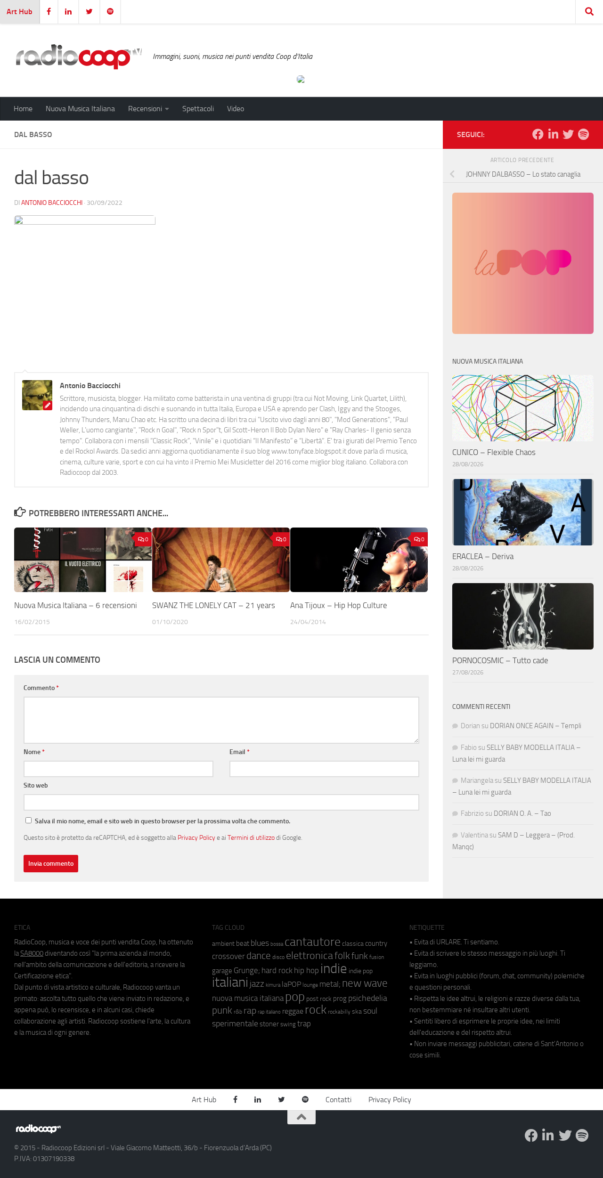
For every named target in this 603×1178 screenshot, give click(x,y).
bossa (276, 944)
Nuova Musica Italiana (80, 108)
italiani (230, 982)
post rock (319, 998)
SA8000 (31, 953)
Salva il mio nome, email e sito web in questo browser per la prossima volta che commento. (162, 821)
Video (235, 108)
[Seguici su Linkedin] (553, 134)
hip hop (306, 970)
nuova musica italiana (248, 998)
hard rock (277, 970)
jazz (257, 984)
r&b (238, 1011)
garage (222, 971)
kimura (273, 985)
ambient (223, 944)
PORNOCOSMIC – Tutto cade (500, 660)
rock (315, 1009)
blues (260, 943)
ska (357, 1011)
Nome (34, 752)
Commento (41, 688)
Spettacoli (198, 108)
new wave (365, 983)
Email (239, 752)
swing (288, 1024)
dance (258, 955)
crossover (228, 956)
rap (250, 1010)
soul (370, 1011)
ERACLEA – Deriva (482, 556)
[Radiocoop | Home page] (78, 56)
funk (359, 956)
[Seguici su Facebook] (538, 134)
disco (278, 957)
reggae (292, 1011)
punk (222, 1010)
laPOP (291, 984)
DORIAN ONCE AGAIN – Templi (535, 726)
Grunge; (247, 970)
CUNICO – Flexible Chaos (494, 452)
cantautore (313, 941)
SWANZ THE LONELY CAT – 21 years (213, 605)
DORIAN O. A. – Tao (522, 813)
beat (242, 943)
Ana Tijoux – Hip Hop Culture (338, 605)
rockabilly (339, 1011)
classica (353, 944)
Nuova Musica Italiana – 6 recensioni (75, 605)
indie (333, 968)
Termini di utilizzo (251, 837)
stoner (269, 1024)
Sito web (36, 785)
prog (340, 998)
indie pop (361, 971)
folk (342, 955)
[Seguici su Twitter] (568, 134)
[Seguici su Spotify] (583, 134)
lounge (310, 985)
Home (23, 108)
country (376, 943)
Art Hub (20, 11)
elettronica (309, 955)
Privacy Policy (196, 837)
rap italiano (269, 1012)
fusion (376, 956)
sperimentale (235, 1023)
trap (304, 1023)
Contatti (338, 1099)
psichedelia (367, 998)
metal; (330, 984)
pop (295, 996)
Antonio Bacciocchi (51, 203)
